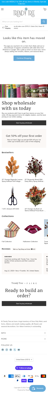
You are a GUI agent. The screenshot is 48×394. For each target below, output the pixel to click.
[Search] (44, 21)
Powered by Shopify (24, 390)
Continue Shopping (24, 58)
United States (23, 359)
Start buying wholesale (24, 123)
